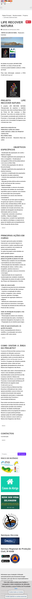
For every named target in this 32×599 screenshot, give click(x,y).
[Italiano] (8, 1)
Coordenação (4, 436)
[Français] (4, 1)
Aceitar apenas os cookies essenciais (16, 596)
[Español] (12, 1)
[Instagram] (5, 4)
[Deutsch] (6, 1)
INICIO (3, 228)
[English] (2, 1)
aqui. (16, 588)
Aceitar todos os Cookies (16, 592)
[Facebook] (1, 4)
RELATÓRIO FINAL (6, 136)
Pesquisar (22, 454)
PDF (28, 22)
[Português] (10, 1)
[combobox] (9, 454)
